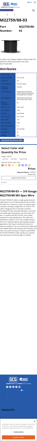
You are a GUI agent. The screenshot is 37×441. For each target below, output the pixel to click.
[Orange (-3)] (12, 165)
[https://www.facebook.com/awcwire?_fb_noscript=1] (7, 387)
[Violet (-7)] (26, 165)
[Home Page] (9, 4)
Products (8, 410)
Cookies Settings (18, 432)
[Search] (35, 2)
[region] (18, 430)
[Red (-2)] (9, 165)
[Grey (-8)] (29, 165)
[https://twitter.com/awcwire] (16, 387)
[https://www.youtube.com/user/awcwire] (19, 387)
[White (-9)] (32, 165)
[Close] (34, 421)
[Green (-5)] (19, 165)
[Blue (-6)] (22, 165)
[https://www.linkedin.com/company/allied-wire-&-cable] (13, 387)
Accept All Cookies (18, 437)
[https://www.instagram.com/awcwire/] (10, 387)
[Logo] (18, 381)
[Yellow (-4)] (16, 165)
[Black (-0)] (2, 165)
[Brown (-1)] (6, 165)
